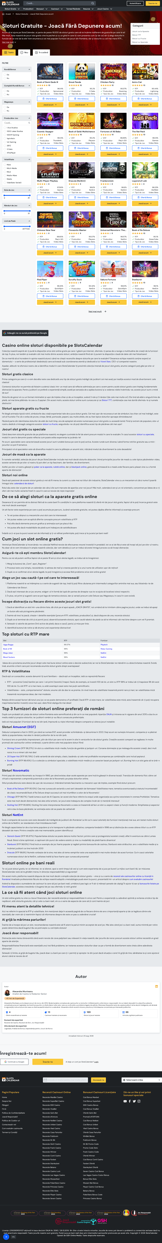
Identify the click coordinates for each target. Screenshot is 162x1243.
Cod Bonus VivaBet (91, 1109)
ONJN (109, 714)
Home (4, 1097)
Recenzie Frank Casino (52, 1148)
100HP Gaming (13, 135)
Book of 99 (7, 649)
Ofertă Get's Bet (89, 1113)
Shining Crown (13, 748)
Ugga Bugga (8, 645)
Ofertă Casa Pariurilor (92, 1132)
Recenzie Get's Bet (50, 1113)
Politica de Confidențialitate (13, 1113)
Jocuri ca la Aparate (140, 31)
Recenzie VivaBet (49, 1109)
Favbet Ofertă (89, 1163)
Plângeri (5, 1105)
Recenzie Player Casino (52, 1194)
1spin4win (11, 138)
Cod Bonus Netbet (90, 1120)
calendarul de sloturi (23, 483)
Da (8, 75)
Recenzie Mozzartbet (51, 1179)
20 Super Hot (13, 756)
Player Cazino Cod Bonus (93, 1187)
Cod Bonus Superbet (91, 1101)
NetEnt (103, 653)
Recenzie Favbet (49, 1159)
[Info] (6, 1237)
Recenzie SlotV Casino (52, 1144)
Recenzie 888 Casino (51, 1105)
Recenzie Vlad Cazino (51, 1128)
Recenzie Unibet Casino (52, 1124)
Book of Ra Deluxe (15, 788)
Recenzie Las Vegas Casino (54, 1175)
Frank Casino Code (91, 1152)
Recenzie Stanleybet (51, 1163)
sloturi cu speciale (145, 434)
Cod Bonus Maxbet (91, 1097)
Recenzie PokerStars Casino (54, 1183)
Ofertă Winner (89, 1156)
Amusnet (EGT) (24, 727)
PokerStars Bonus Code (92, 1194)
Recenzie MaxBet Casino (53, 1097)
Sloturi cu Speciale (140, 42)
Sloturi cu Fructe (139, 39)
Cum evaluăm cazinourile (12, 1128)
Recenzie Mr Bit (49, 1140)
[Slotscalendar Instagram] (139, 1101)
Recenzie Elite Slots (50, 1191)
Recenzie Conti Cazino (52, 1156)
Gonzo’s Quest (13, 836)
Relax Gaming (106, 649)
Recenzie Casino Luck (51, 1171)
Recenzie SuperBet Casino (53, 1101)
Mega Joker (8, 653)
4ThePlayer (11, 153)
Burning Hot (12, 760)
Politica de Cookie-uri (11, 1120)
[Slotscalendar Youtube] (126, 1101)
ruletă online (59, 467)
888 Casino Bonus (90, 1105)
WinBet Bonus (89, 1136)
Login (96, 1062)
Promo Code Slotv (90, 1148)
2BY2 (9, 146)
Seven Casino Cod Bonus (93, 1171)
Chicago (11, 796)
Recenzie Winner (49, 1152)
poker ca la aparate (43, 467)
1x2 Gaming (11, 142)
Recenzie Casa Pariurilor (52, 1132)
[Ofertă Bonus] (50, 98)
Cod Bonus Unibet (90, 1124)
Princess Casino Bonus (92, 1198)
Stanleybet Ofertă (90, 1167)
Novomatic (21, 770)
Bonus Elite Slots (90, 1179)
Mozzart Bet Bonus (90, 1183)
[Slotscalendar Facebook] (130, 1101)
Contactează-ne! (9, 1124)
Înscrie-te (48, 1062)
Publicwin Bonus (89, 1140)
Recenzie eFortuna (50, 1117)
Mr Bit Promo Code (91, 1144)
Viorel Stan (105, 361)
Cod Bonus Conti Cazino (93, 1159)
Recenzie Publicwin (50, 1136)
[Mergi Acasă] (10, 3)
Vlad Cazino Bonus (90, 1128)
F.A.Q (4, 1109)
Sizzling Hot (12, 805)
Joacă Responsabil (10, 1117)
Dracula (10, 852)
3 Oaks (9, 149)
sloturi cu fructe (50, 424)
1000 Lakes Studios (15, 131)
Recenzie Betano (49, 1167)
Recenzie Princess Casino (53, 1187)
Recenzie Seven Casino (52, 1198)
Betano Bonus (88, 1191)
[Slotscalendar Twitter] (135, 1101)
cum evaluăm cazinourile (141, 879)
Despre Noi (6, 1101)
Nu (8, 78)
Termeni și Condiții (9, 1132)
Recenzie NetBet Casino (52, 1120)
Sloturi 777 (136, 35)
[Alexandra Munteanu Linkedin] (156, 986)
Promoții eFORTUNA (91, 1117)
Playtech (104, 645)
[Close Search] (93, 3)
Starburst (11, 844)
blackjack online (79, 467)
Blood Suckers (9, 657)
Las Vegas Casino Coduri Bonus (96, 1175)
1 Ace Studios (12, 128)
